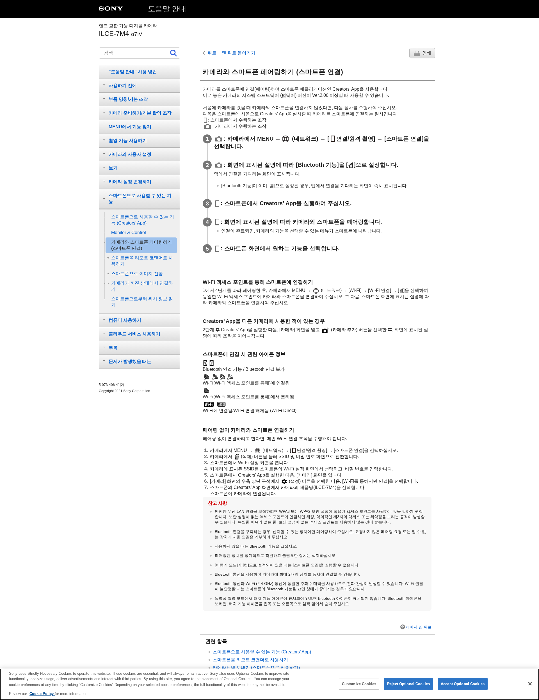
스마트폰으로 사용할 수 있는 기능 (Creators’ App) (262, 651)
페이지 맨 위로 (418, 627)
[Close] (530, 684)
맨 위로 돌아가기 (238, 53)
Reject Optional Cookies (408, 684)
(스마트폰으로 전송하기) (256, 667)
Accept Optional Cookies (463, 684)
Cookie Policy (42, 693)
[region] (269, 684)
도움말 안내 (167, 8)
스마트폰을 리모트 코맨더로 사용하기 (250, 659)
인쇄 (426, 53)
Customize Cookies (359, 684)
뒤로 (211, 53)
